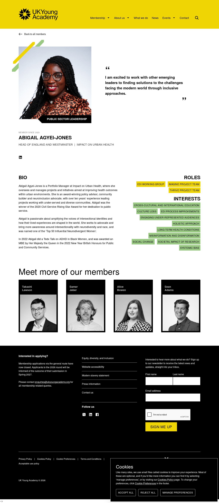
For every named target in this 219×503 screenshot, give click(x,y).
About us (119, 18)
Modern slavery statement (95, 375)
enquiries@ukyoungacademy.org (52, 382)
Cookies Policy (166, 479)
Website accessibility (93, 366)
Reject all (148, 493)
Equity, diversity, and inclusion (98, 358)
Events (166, 18)
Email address (154, 391)
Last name (178, 374)
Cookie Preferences (145, 483)
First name (151, 374)
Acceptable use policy (29, 463)
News (155, 18)
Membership (97, 18)
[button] (196, 17)
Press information (91, 384)
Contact (184, 18)
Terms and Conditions (91, 458)
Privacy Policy (25, 458)
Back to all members (35, 34)
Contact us (87, 392)
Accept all (125, 493)
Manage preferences (178, 493)
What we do (141, 18)
